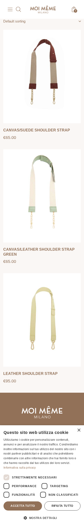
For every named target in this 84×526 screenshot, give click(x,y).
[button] (70, 41)
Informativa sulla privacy (20, 467)
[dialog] (42, 475)
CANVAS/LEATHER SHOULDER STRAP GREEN (39, 251)
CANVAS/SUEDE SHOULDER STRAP (36, 130)
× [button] (78, 430)
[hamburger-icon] (10, 10)
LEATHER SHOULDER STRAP (30, 374)
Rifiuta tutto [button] (62, 505)
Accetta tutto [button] (22, 505)
